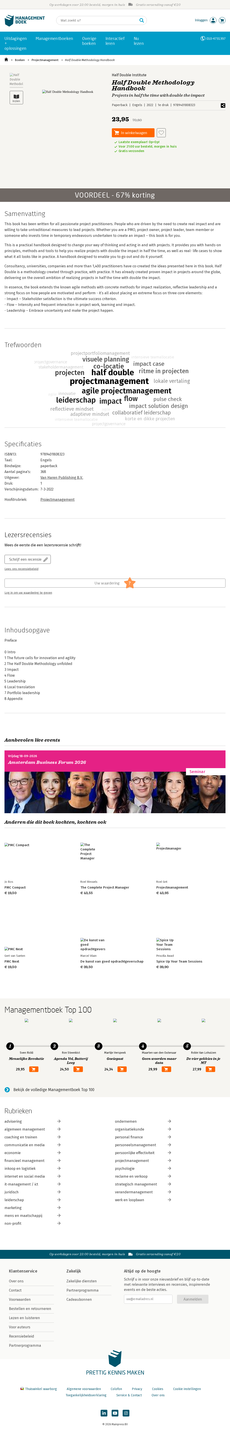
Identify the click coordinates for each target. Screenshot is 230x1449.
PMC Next (11, 961)
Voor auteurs (19, 1327)
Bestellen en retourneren (30, 1309)
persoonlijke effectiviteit (135, 1153)
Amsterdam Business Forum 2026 (47, 762)
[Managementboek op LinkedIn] (104, 1413)
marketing (13, 1208)
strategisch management (136, 1184)
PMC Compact (15, 887)
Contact (15, 1290)
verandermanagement (134, 1192)
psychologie (125, 1168)
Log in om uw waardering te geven (28, 593)
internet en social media (24, 1176)
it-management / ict (21, 1184)
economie (12, 1153)
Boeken (20, 60)
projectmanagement (132, 1161)
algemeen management (24, 1129)
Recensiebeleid (21, 1336)
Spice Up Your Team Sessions (179, 961)
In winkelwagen (134, 133)
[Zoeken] (141, 20)
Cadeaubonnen (79, 1299)
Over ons (16, 1281)
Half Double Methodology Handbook (90, 60)
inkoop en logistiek (19, 1168)
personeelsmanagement (135, 1145)
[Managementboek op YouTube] (115, 1413)
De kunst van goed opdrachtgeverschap (112, 961)
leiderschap (14, 1200)
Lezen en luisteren (24, 1318)
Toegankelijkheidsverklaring (86, 1395)
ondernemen (126, 1121)
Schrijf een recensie (25, 559)
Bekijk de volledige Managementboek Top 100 (53, 1089)
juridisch (11, 1192)
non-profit (12, 1223)
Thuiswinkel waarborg (41, 1389)
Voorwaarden (20, 1299)
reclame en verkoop (131, 1176)
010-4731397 (216, 38)
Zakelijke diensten (81, 1281)
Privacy (137, 1389)
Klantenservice (23, 1271)
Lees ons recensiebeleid (21, 569)
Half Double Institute (129, 75)
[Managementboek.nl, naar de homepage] (24, 25)
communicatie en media (24, 1145)
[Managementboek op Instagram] (126, 1413)
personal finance (129, 1137)
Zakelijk (73, 1271)
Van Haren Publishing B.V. (61, 477)
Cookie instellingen (187, 1389)
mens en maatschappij (23, 1216)
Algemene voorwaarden (84, 1389)
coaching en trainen (20, 1137)
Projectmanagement (44, 60)
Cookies (157, 1389)
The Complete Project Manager (104, 887)
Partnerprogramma (25, 1345)
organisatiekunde (129, 1129)
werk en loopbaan (129, 1200)
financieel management (24, 1161)
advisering (13, 1121)
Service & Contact (129, 1395)
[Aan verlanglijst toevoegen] (161, 132)
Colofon (116, 1389)
